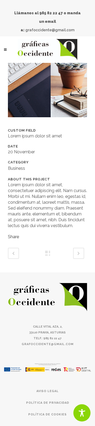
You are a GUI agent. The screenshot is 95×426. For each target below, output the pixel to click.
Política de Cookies (47, 414)
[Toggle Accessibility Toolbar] (82, 413)
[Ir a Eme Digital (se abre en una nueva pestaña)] (47, 367)
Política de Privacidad (47, 403)
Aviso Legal (47, 391)
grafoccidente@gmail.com (49, 30)
